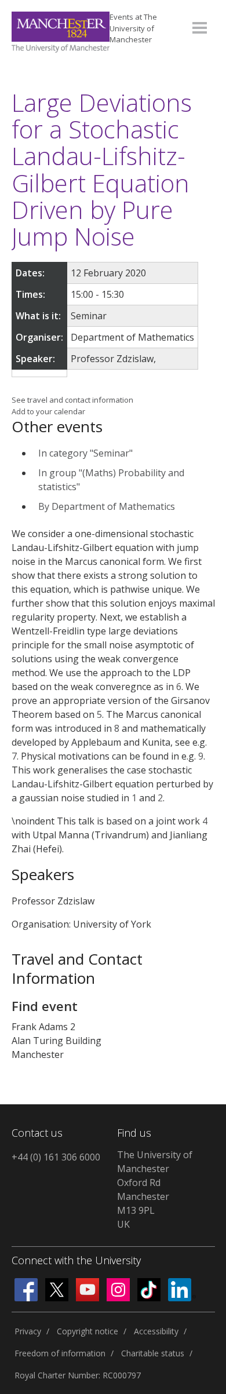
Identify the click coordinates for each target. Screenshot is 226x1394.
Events (133, 28)
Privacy (27, 1331)
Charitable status (152, 1353)
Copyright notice (87, 1331)
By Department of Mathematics (106, 506)
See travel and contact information (72, 400)
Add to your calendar (48, 411)
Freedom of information (59, 1353)
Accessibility (156, 1331)
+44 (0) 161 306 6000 (56, 1157)
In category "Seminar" (85, 453)
